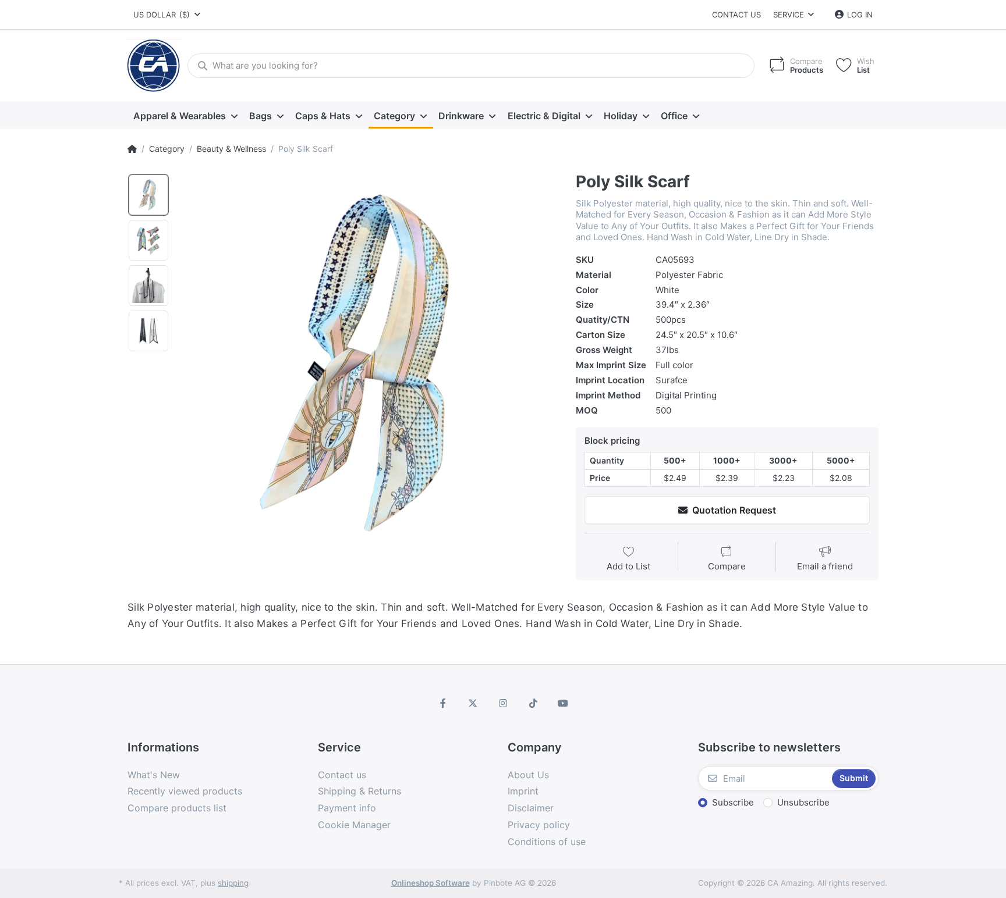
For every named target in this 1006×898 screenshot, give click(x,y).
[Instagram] (503, 703)
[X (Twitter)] (473, 703)
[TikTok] (533, 703)
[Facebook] (443, 703)
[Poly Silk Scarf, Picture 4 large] (148, 331)
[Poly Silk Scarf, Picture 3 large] (148, 285)
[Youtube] (563, 703)
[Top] (132, 149)
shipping (233, 883)
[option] (368, 361)
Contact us (736, 14)
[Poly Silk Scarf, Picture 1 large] (148, 194)
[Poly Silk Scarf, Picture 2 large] (148, 240)
